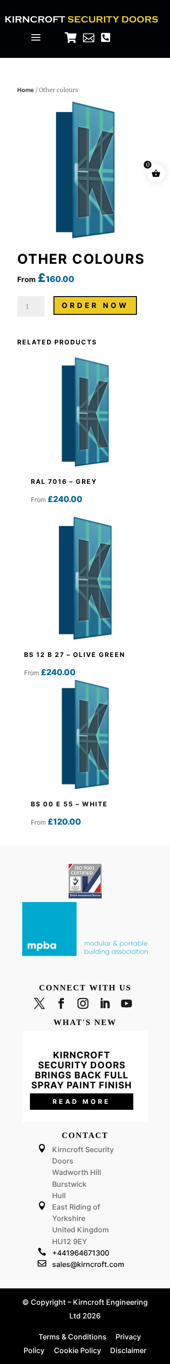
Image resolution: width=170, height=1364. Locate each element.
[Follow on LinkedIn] (105, 1005)
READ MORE (82, 1101)
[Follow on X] (39, 1005)
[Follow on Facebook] (61, 1005)
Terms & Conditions (73, 1336)
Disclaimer (128, 1350)
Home (25, 90)
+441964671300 (80, 1252)
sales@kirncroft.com (88, 1264)
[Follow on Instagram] (83, 1005)
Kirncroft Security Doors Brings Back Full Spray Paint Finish (81, 1070)
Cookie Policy (77, 1350)
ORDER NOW (95, 305)
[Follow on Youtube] (126, 1005)
